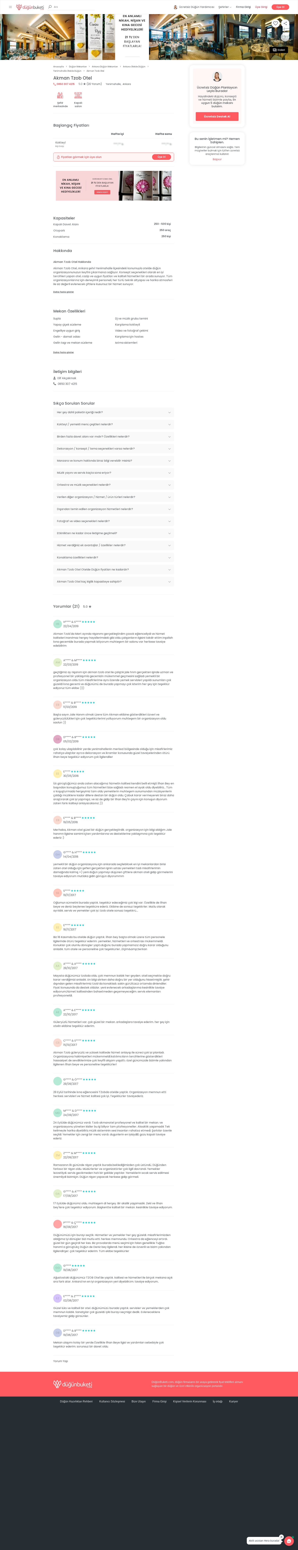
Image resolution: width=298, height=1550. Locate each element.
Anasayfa (58, 66)
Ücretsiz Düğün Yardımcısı (196, 7)
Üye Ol (280, 7)
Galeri (281, 50)
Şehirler (224, 7)
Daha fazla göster (63, 291)
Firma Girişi (243, 7)
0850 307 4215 (65, 84)
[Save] (275, 23)
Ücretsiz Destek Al (217, 117)
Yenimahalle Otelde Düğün (67, 70)
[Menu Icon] (10, 7)
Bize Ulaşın (139, 1401)
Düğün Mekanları (78, 66)
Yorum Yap (60, 1361)
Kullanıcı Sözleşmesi (112, 1401)
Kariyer (233, 1401)
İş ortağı (217, 1401)
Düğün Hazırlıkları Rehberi (76, 1401)
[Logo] (30, 7)
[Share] (285, 23)
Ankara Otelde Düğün (134, 66)
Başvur (217, 159)
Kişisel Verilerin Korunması (189, 1401)
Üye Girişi (261, 7)
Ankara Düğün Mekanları (105, 66)
